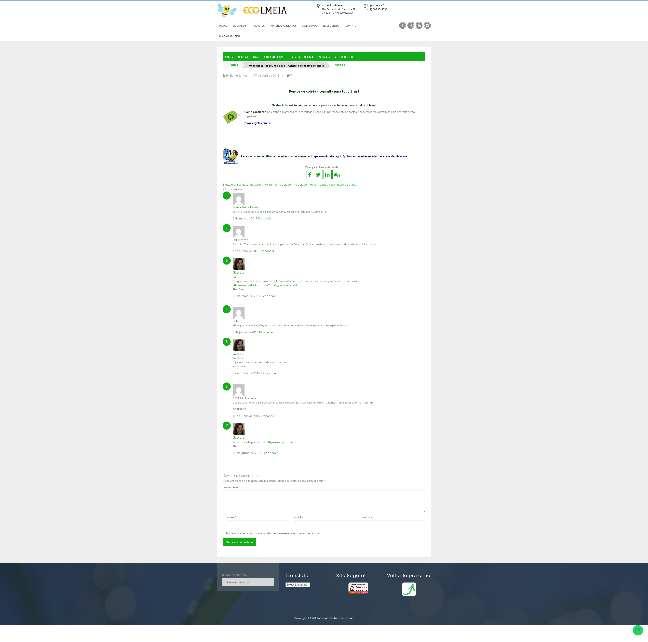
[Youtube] (419, 25)
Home (234, 64)
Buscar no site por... (235, 575)
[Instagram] (427, 25)
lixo (265, 184)
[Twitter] (410, 25)
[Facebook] (402, 25)
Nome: (231, 517)
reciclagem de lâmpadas (311, 184)
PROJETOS (259, 25)
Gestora (238, 272)
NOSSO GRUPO (331, 25)
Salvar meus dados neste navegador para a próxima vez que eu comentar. (272, 533)
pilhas (273, 184)
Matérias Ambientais (284, 25)
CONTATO (351, 25)
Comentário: (231, 487)
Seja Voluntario (229, 36)
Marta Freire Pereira (246, 207)
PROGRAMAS (239, 25)
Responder (265, 218)
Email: (298, 517)
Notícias (340, 64)
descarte (256, 184)
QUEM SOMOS (309, 25)
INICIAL (223, 25)
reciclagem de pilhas (343, 184)
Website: (367, 517)
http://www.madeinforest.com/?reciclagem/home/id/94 (265, 285)
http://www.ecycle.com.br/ (282, 442)
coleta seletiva (239, 184)
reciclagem (286, 184)
